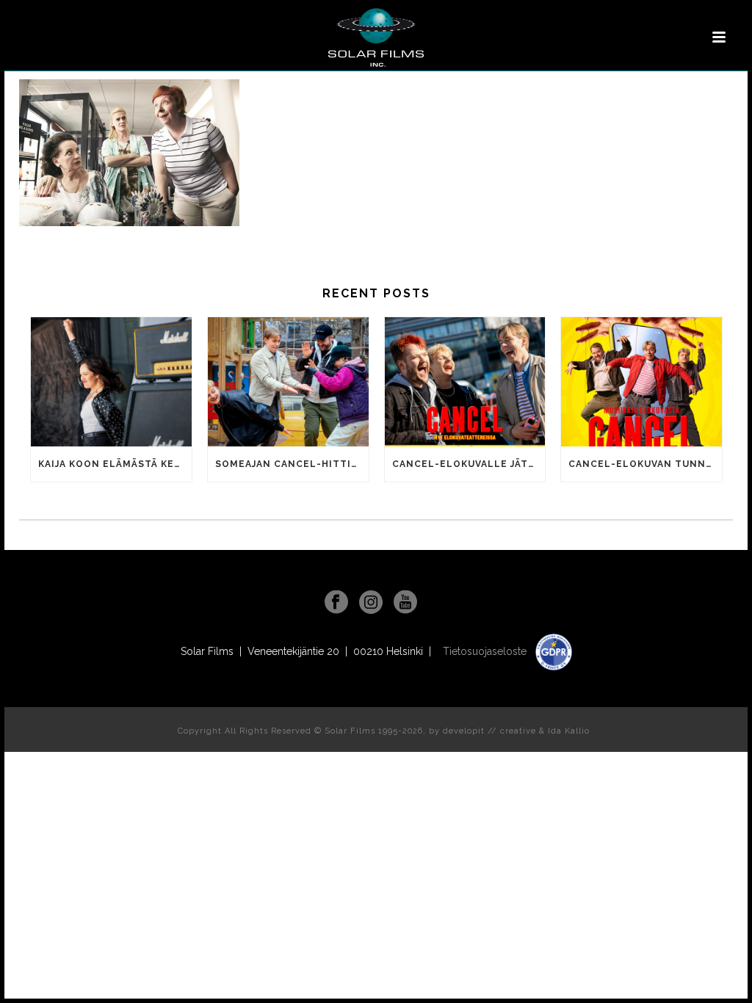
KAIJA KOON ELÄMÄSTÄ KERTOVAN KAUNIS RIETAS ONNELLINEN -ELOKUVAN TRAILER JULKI (115, 464)
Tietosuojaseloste (486, 651)
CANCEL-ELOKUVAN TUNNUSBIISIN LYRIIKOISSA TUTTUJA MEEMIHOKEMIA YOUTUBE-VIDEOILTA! (645, 464)
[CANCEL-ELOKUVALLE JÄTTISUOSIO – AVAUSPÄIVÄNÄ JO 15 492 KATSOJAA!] (465, 381)
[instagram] (371, 602)
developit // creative (489, 731)
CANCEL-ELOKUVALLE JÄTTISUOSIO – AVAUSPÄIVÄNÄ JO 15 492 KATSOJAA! (469, 464)
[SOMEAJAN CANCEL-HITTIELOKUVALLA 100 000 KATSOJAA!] (288, 381)
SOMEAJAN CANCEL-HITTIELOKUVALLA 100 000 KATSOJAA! (292, 464)
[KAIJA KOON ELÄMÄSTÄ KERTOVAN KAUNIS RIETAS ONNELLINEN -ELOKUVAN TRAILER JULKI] (111, 381)
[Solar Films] (376, 37)
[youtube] (405, 602)
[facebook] (336, 602)
